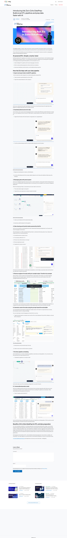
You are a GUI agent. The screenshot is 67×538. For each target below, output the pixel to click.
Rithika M (21, 496)
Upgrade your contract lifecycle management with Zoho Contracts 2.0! (52, 488)
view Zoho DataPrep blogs (33, 502)
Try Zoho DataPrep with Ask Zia (19, 438)
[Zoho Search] (55, 1)
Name (14, 463)
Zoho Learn (47, 493)
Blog (9, 1)
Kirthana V (48, 497)
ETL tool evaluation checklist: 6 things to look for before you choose (25, 488)
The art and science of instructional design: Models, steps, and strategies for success (52, 495)
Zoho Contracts (48, 486)
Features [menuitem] (52, 4)
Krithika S (17, 19)
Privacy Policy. (44, 468)
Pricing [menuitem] (56, 4)
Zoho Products (60, 1)
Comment (14, 451)
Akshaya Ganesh (49, 490)
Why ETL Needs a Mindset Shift (25, 494)
